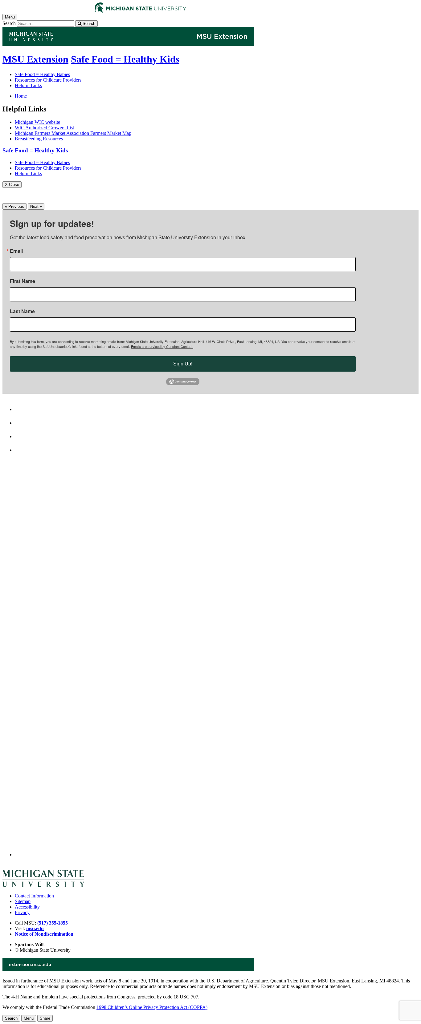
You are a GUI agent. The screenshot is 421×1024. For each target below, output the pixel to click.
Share (45, 1018)
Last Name (22, 311)
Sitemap (23, 901)
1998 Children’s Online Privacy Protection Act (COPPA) (151, 1007)
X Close (12, 184)
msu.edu (35, 928)
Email (16, 250)
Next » (36, 206)
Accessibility (27, 906)
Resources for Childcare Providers (48, 80)
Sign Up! (182, 363)
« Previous (14, 206)
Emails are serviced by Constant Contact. (162, 346)
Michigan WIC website (37, 122)
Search (9, 23)
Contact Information (34, 895)
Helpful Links (28, 85)
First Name (22, 281)
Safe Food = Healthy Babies (42, 74)
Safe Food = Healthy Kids (125, 59)
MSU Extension (35, 59)
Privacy (22, 912)
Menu (29, 1018)
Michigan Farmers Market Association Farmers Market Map (73, 133)
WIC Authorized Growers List (44, 127)
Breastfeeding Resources (39, 138)
